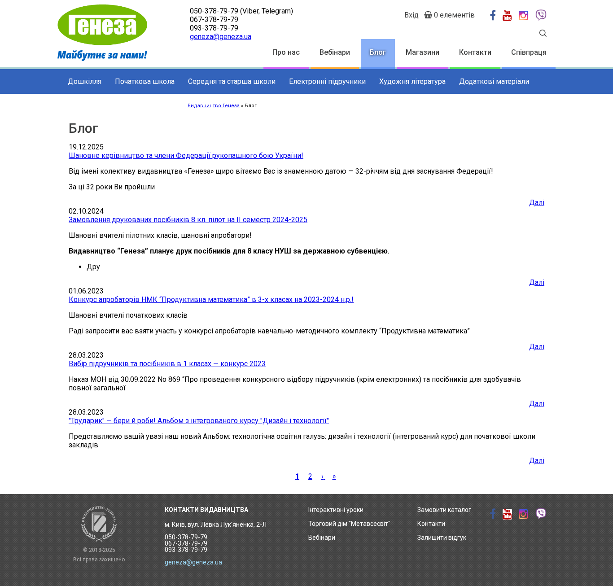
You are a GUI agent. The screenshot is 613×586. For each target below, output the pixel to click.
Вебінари (335, 52)
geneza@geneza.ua (220, 36)
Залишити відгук (441, 537)
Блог (378, 52)
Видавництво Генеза (214, 106)
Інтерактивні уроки (335, 509)
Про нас (286, 52)
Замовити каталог (444, 509)
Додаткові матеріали (494, 81)
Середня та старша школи (232, 81)
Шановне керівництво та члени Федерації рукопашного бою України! (186, 155)
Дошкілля (84, 81)
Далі (536, 202)
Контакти (475, 52)
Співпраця (529, 52)
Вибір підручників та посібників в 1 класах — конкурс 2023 (167, 363)
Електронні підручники (327, 81)
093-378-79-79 (214, 28)
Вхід (411, 15)
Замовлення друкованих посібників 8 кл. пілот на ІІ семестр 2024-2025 (188, 219)
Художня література (412, 81)
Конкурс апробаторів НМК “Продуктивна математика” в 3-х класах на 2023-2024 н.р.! (211, 299)
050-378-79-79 (214, 11)
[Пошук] (543, 34)
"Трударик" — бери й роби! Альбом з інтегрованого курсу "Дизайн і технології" (199, 420)
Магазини (422, 52)
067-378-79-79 (214, 19)
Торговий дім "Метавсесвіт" (349, 523)
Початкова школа (145, 81)
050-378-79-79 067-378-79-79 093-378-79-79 (186, 543)
